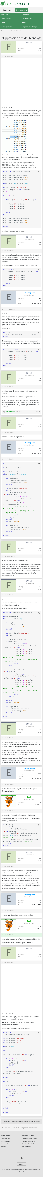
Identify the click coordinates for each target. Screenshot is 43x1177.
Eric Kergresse (29, 293)
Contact (21, 1172)
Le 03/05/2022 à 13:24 (8, 432)
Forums (6, 31)
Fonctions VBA (27, 19)
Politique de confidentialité (32, 1169)
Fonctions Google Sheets (29, 1144)
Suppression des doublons (28, 31)
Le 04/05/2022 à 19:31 (8, 935)
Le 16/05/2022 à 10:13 (8, 962)
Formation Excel (5, 1138)
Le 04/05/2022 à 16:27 (8, 866)
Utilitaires (3, 1146)
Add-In (24, 23)
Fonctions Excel (6, 19)
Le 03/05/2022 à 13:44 (8, 459)
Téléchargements (6, 27)
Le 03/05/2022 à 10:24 (8, 387)
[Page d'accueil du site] (1, 31)
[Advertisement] (21, 81)
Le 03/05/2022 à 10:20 (8, 309)
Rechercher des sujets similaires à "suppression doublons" (21, 1121)
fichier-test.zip (10, 412)
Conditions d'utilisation (17, 1169)
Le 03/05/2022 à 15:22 (8, 595)
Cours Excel (4, 15)
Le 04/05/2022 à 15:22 (8, 738)
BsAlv (29, 797)
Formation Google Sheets (29, 1138)
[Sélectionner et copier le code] (39, 171)
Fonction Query (26, 1146)
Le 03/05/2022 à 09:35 (8, 56)
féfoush (29, 43)
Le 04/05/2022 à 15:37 (8, 784)
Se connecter (7, 10)
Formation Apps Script (28, 1141)
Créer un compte (21, 10)
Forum (3, 23)
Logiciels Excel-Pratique (29, 27)
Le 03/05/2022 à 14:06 (8, 556)
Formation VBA (5, 1141)
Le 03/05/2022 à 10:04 (8, 251)
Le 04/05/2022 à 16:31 (8, 911)
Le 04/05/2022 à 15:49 (8, 811)
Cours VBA (25, 15)
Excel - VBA (14, 31)
